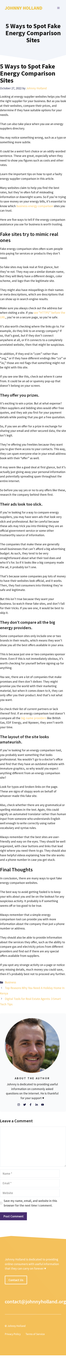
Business (10, 982)
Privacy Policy (13, 1334)
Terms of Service (35, 1334)
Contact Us (15, 1280)
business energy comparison (34, 206)
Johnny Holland (23, 8)
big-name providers (33, 718)
